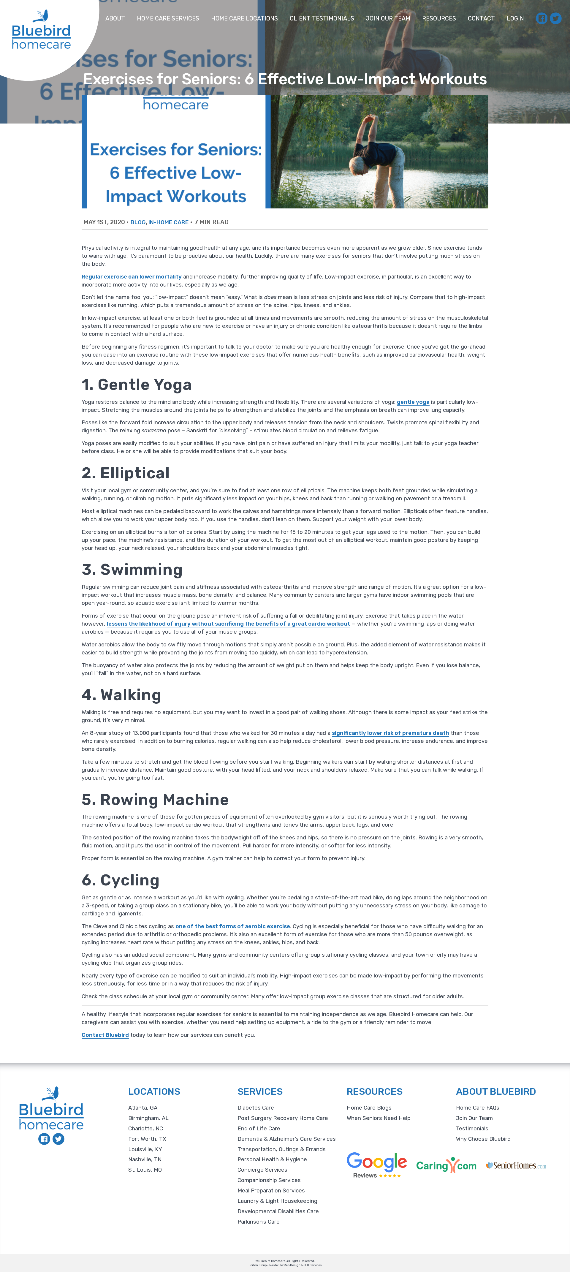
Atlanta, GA (142, 1108)
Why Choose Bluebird (483, 1139)
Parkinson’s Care (259, 1222)
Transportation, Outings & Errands (282, 1149)
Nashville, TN (145, 1159)
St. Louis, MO (145, 1170)
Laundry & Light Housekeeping (277, 1201)
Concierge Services (262, 1170)
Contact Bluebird (105, 1035)
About (115, 18)
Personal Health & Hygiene (272, 1159)
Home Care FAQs (477, 1108)
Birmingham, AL (148, 1118)
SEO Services (312, 1265)
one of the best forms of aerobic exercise (232, 926)
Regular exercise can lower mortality (132, 276)
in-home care (168, 222)
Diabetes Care (256, 1108)
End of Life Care (259, 1128)
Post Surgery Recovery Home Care (283, 1118)
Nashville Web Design (284, 1265)
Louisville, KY (145, 1149)
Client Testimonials (322, 18)
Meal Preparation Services (271, 1190)
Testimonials (472, 1128)
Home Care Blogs (369, 1108)
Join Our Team (388, 18)
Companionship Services (269, 1180)
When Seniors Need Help (379, 1118)
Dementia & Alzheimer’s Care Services (287, 1139)
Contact (481, 18)
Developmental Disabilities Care (278, 1211)
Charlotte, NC (145, 1128)
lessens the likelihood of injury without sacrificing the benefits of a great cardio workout (228, 624)
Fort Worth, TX (147, 1139)
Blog (138, 222)
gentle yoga (413, 402)
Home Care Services (168, 18)
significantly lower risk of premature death (390, 733)
